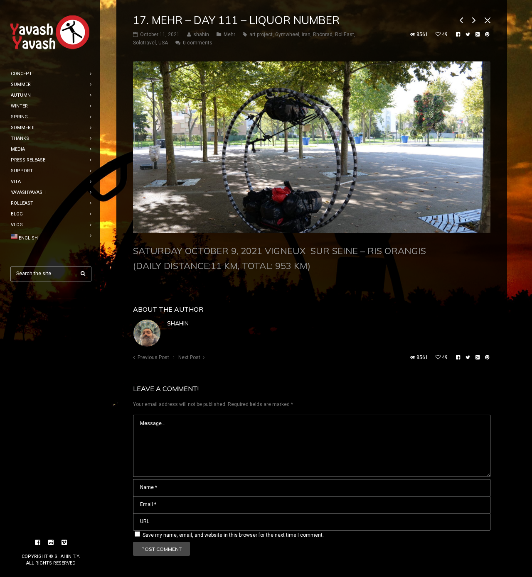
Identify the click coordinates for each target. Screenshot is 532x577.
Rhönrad (322, 34)
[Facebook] (38, 542)
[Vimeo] (64, 542)
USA (163, 43)
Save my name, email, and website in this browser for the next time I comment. (233, 535)
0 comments (197, 43)
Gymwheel (287, 34)
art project (261, 34)
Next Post (189, 357)
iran (306, 34)
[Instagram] (51, 542)
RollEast (344, 34)
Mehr (229, 34)
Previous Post (153, 357)
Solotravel (144, 43)
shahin (178, 323)
